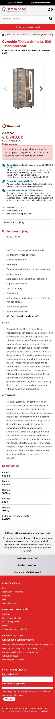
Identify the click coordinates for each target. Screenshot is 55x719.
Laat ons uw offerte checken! (27, 572)
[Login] (49, 9)
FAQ (4, 599)
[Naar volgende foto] (38, 88)
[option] (23, 88)
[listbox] (23, 88)
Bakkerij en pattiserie (11, 622)
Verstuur (9, 699)
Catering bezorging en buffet (15, 629)
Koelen (5, 625)
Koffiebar (6, 614)
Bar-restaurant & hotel (11, 618)
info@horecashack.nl (41, 3)
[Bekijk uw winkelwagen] (52, 9)
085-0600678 (16, 3)
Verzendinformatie (10, 603)
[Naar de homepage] (13, 9)
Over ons (6, 588)
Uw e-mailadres (10, 674)
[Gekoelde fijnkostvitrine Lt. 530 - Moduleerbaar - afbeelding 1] (23, 89)
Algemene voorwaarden (12, 592)
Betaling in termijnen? (28, 565)
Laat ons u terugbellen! (27, 558)
